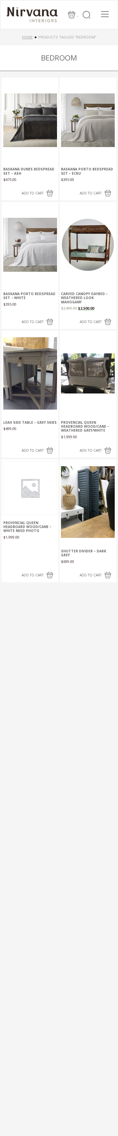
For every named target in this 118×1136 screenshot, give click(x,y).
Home (27, 37)
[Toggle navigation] (105, 14)
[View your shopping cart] (72, 14)
